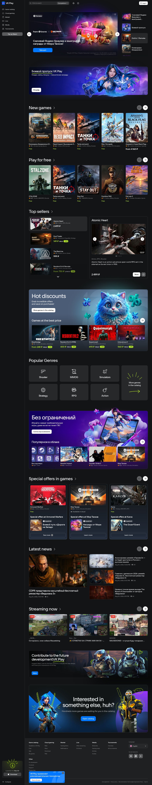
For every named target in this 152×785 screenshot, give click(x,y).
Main (46, 746)
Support (31, 767)
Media (94, 742)
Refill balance (64, 748)
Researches (32, 770)
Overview (110, 746)
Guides (94, 753)
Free (30, 748)
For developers (33, 762)
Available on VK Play (34, 746)
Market (63, 742)
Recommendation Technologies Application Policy (131, 781)
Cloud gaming (49, 742)
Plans (46, 748)
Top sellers (39, 211)
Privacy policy (114, 781)
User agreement (106, 781)
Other (31, 759)
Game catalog (33, 742)
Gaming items (64, 746)
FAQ (46, 753)
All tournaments (112, 748)
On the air (79, 748)
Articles (94, 751)
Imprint (146, 781)
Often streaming (81, 746)
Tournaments (112, 742)
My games (32, 753)
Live (77, 742)
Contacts (31, 765)
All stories (95, 746)
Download (47, 751)
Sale (30, 751)
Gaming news (96, 748)
